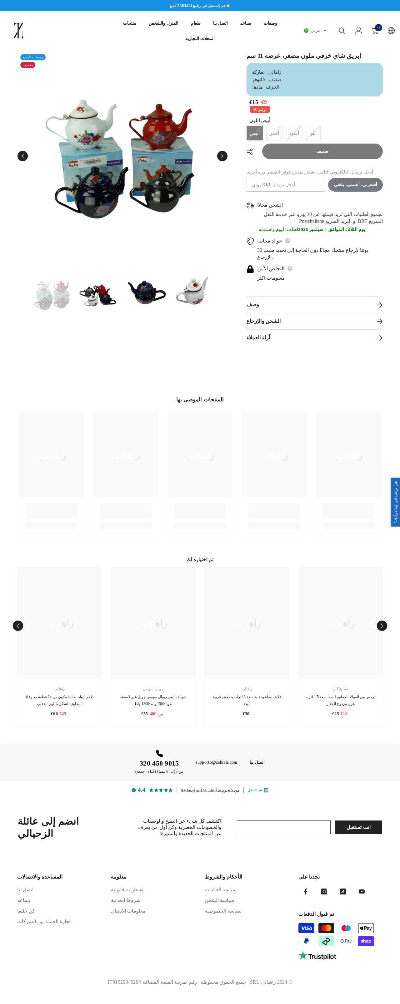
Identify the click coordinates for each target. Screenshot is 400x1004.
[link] (52, 515)
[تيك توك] (343, 891)
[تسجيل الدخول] (358, 30)
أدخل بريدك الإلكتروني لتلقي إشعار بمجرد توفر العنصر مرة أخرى (310, 171)
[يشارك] (252, 151)
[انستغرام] (324, 891)
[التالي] (222, 156)
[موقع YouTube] (362, 891)
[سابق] (22, 156)
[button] (315, 31)
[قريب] (342, 31)
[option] (122, 156)
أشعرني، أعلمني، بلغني (355, 184)
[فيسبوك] (305, 891)
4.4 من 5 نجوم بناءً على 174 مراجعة (210, 790)
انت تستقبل (358, 827)
